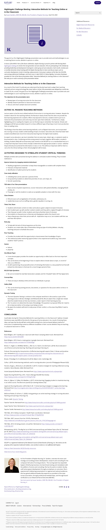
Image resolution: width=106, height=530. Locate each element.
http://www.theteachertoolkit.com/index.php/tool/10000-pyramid (45, 402)
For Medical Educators (83, 28)
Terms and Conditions (20, 527)
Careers (19, 506)
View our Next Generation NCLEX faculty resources (20, 448)
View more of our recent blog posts (15, 452)
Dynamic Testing (18, 399)
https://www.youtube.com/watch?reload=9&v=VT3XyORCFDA (25, 415)
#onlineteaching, (9, 491)
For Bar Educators (82, 32)
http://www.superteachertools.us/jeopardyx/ (39, 406)
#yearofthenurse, (9, 487)
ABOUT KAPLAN (11, 506)
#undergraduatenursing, (23, 489)
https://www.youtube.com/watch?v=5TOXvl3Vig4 (19, 342)
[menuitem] (18, 2)
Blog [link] (54, 2)
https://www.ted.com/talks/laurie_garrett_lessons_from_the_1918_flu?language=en (30, 420)
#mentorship (19, 491)
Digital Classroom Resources (85, 25)
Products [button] (24, 2)
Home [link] (18, 2)
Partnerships (37, 506)
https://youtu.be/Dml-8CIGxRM (14, 337)
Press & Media (46, 506)
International (27, 506)
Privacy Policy (30, 527)
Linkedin (79, 35)
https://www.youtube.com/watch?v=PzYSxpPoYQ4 (19, 377)
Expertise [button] (46, 2)
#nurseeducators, (10, 489)
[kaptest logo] (8, 2)
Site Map (37, 527)
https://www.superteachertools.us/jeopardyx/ (48, 371)
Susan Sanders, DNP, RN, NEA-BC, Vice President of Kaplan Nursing (27, 15)
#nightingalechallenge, (22, 487)
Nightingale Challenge (10, 66)
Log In (17, 503)
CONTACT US (10, 503)
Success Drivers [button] (35, 2)
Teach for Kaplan (57, 506)
